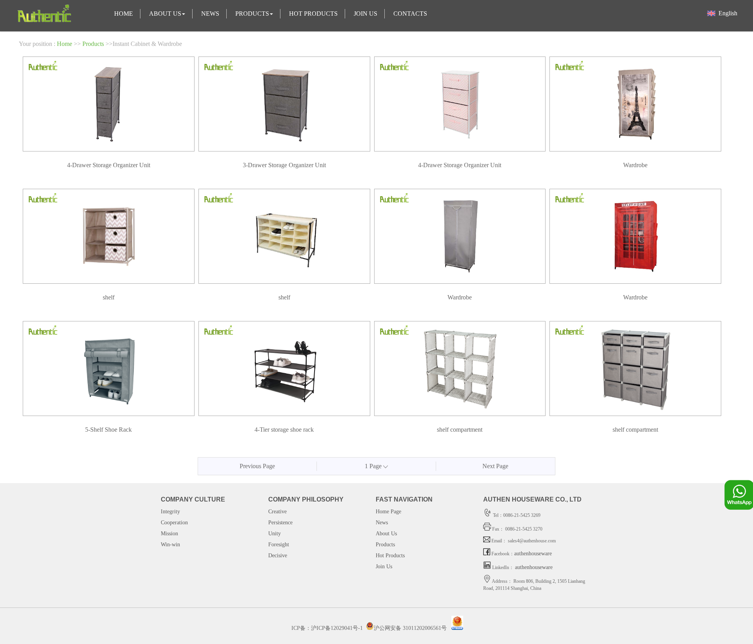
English (726, 13)
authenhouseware (533, 553)
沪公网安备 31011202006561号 (410, 628)
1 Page (374, 466)
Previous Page (257, 466)
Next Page (495, 466)
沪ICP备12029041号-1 (337, 628)
